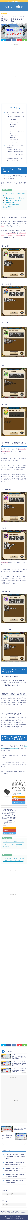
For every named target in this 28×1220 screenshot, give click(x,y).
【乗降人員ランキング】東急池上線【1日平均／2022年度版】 (15, 1181)
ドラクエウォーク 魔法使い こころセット (16, 132)
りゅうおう (13, 137)
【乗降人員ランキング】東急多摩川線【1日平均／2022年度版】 (14, 1175)
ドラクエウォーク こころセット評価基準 (15, 146)
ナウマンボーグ (14, 122)
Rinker (19, 793)
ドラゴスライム (14, 129)
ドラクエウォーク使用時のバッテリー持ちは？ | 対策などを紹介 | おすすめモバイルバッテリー (13, 844)
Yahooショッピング (18, 802)
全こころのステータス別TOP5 (15, 198)
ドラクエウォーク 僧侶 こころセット (16, 117)
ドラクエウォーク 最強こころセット (15, 113)
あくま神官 (13, 119)
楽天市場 (15, 800)
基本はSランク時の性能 (15, 149)
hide (18, 107)
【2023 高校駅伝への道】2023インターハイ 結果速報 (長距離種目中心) (14, 1163)
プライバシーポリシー (11, 1216)
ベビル (12, 126)
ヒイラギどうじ (14, 139)
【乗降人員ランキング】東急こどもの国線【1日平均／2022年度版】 (14, 1169)
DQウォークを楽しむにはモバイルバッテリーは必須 (16, 159)
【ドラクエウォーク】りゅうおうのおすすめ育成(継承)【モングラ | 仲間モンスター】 (15, 1156)
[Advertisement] (14, 60)
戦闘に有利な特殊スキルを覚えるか (16, 152)
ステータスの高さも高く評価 (16, 154)
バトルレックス (14, 142)
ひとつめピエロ (14, 135)
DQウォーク (4, 13)
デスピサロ (13, 124)
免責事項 (19, 1216)
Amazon (15, 797)
